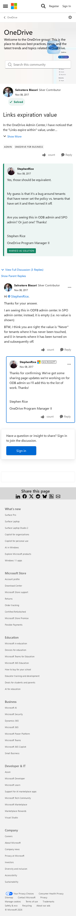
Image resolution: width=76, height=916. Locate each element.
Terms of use (32, 901)
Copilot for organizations (17, 534)
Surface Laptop (12, 521)
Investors (9, 862)
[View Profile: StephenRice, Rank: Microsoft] (14, 364)
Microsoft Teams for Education (19, 656)
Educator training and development (22, 675)
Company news (12, 849)
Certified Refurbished (15, 611)
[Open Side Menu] (5, 6)
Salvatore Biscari (26, 90)
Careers (9, 836)
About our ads (43, 905)
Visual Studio (11, 817)
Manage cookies (13, 901)
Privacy (43, 897)
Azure (8, 771)
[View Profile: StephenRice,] (11, 171)
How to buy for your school (18, 669)
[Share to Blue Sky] (45, 496)
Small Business (12, 753)
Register (54, 6)
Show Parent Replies (13, 276)
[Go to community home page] (14, 6)
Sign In (66, 6)
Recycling (27, 905)
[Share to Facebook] (24, 496)
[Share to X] (31, 496)
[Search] (43, 6)
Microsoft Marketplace (16, 804)
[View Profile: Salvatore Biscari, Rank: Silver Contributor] (8, 92)
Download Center (13, 585)
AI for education (12, 688)
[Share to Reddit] (38, 496)
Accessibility (11, 875)
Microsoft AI (11, 707)
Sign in (21, 450)
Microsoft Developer (15, 778)
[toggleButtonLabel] (70, 17)
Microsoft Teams (13, 740)
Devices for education (15, 649)
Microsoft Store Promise (17, 618)
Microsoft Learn (12, 784)
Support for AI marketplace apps (20, 791)
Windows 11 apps (13, 560)
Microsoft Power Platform (17, 733)
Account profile (12, 579)
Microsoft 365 (11, 727)
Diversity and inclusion (16, 868)
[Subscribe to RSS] (51, 496)
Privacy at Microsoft (14, 855)
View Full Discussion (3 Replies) (24, 270)
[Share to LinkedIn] (18, 496)
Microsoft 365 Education (17, 662)
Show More (14, 136)
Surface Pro (10, 514)
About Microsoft (13, 842)
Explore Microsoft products (18, 553)
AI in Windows (12, 547)
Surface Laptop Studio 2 (16, 527)
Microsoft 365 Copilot (15, 746)
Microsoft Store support (16, 592)
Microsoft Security (14, 714)
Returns (9, 598)
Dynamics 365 (12, 720)
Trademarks (48, 901)
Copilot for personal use (16, 540)
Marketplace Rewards (15, 810)
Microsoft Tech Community (18, 797)
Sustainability (11, 881)
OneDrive (12, 17)
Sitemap (9, 897)
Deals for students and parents (20, 682)
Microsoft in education (16, 643)
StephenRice (25, 169)
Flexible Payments (13, 624)
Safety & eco (11, 905)
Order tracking (12, 605)
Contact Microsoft (26, 897)
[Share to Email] (58, 496)
